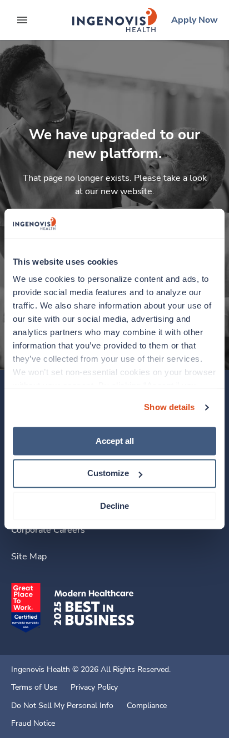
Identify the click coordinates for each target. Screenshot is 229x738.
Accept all (115, 441)
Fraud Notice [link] (33, 723)
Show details (169, 407)
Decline (114, 505)
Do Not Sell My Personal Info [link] (62, 705)
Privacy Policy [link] (94, 687)
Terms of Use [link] (34, 687)
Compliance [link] (147, 705)
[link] (114, 20)
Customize (108, 473)
